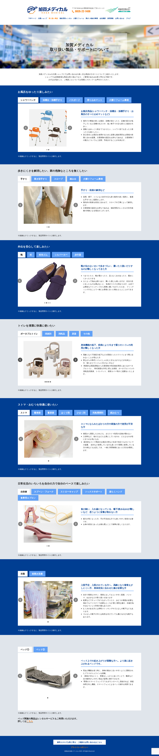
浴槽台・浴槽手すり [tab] (52, 100)
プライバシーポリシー (79, 747)
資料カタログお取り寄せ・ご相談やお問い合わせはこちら (79, 742)
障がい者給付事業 (92, 18)
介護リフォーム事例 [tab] (119, 100)
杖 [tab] (31, 254)
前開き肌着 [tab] (37, 573)
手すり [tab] (24, 178)
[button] (26, 128)
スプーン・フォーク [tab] (44, 491)
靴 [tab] (22, 254)
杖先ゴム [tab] (43, 254)
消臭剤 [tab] (48, 333)
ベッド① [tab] (25, 649)
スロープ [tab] (58, 178)
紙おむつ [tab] (114, 412)
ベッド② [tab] (40, 649)
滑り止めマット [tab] (94, 100)
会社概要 (103, 18)
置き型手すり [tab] (40, 178)
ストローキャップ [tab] (69, 491)
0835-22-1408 (82, 11)
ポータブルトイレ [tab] (29, 333)
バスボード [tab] (74, 100)
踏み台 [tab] (73, 178)
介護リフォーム (78, 18)
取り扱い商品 (53, 18)
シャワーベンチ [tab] (28, 100)
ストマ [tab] (24, 412)
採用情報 (110, 18)
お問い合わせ (119, 18)
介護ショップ (42, 18)
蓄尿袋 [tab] (51, 412)
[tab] (37, 412)
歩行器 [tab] (78, 254)
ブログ (128, 18)
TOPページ (32, 18)
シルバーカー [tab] (61, 254)
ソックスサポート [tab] (93, 491)
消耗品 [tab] (61, 333)
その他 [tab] (86, 333)
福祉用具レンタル (66, 18)
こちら (29, 721)
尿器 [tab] (74, 333)
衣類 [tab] (23, 573)
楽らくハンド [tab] (115, 491)
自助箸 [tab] (24, 491)
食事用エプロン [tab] (28, 497)
